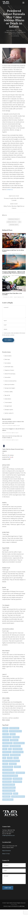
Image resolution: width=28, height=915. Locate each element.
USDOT (15, 793)
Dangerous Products (9, 370)
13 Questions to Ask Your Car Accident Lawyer (13, 250)
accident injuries (14, 728)
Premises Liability (9, 391)
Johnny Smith (6, 465)
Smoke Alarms (8, 398)
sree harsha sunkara (8, 629)
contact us (10, 189)
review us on (5, 459)
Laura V (4, 674)
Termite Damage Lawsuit (9, 787)
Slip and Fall (7, 395)
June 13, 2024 (7, 253)
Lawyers (5, 763)
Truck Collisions (7, 793)
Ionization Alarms (15, 754)
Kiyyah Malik (5, 548)
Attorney (5, 734)
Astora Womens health (15, 731)
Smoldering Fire (7, 781)
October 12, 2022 (8, 297)
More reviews (6, 720)
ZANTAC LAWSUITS (9, 413)
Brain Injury (7, 359)
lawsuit (10, 757)
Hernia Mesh (7, 377)
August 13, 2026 (6, 425)
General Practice (20, 32)
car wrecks (15, 737)
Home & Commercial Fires (10, 381)
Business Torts (6, 737)
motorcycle (13, 763)
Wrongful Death (8, 406)
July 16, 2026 (5, 432)
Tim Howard (5, 605)
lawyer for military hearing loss (11, 760)
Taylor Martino (17, 781)
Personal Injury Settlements (10, 775)
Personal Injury (15, 33)
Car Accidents (8, 363)
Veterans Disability (7, 799)
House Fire (5, 754)
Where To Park (6, 853)
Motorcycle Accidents (9, 384)
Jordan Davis (5, 532)
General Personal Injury (10, 373)
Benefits (13, 734)
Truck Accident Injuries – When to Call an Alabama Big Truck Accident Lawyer (13, 272)
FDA (10, 748)
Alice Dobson (6, 650)
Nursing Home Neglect (10, 388)
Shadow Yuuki (6, 568)
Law (9, 33)
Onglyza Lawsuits (7, 769)
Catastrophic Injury (9, 366)
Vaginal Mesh (6, 796)
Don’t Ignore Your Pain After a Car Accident (12, 294)
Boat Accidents (8, 355)
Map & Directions (6, 850)
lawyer (16, 757)
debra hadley (6, 698)
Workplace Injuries (9, 409)
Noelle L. (4, 502)
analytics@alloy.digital (15, 425)
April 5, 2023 (6, 275)
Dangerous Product (10, 32)
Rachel (4, 587)
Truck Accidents (8, 402)
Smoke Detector (17, 778)
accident (5, 728)
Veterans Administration (18, 796)
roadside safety (7, 778)
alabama (5, 731)
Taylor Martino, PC (11, 30)
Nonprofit (17, 766)
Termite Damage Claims (8, 784)
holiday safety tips (17, 751)
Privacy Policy (14, 904)
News (20, 30)
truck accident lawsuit (8, 790)
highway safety (6, 751)
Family (4, 748)
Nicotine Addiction (7, 766)
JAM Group (22, 906)
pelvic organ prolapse (8, 772)
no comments (15, 35)
